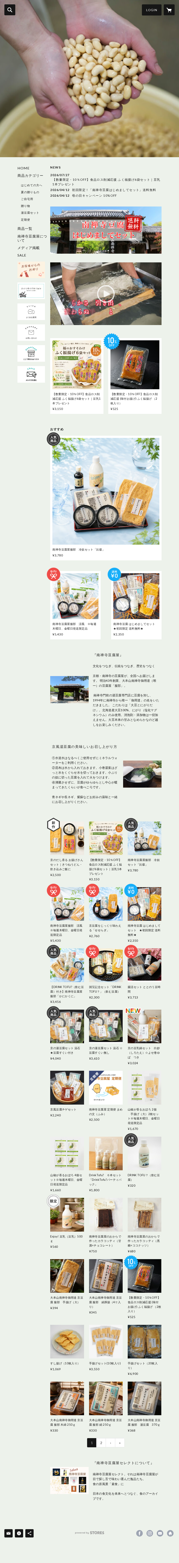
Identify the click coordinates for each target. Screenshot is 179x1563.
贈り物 (25, 206)
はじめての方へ (31, 185)
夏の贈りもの (30, 192)
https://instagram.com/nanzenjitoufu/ (149, 1533)
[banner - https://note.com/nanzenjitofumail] (31, 374)
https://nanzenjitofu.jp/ (170, 1533)
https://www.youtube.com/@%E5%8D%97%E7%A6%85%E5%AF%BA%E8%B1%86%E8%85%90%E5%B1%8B (160, 1533)
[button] (152, 9)
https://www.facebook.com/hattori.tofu (139, 1533)
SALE (21, 255)
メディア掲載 (28, 248)
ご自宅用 (27, 199)
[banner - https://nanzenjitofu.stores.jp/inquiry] (31, 332)
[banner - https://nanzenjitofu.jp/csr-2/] (31, 290)
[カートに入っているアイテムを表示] (169, 9)
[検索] (9, 9)
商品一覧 (24, 228)
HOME (23, 168)
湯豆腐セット (30, 212)
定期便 (25, 219)
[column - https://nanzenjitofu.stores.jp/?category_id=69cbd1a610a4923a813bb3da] (69, 1480)
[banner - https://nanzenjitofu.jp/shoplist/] (31, 353)
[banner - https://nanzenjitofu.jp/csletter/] (31, 270)
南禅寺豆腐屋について (32, 238)
